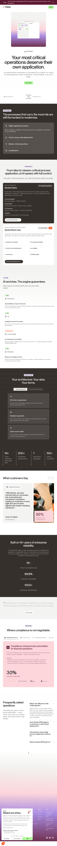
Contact (40, 816)
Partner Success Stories (34, 823)
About (39, 819)
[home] (7, 7)
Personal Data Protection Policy (49, 824)
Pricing (39, 814)
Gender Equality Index (50, 829)
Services (40, 811)
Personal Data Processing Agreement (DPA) (49, 814)
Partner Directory (32, 819)
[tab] (28, 128)
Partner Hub (32, 811)
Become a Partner (32, 815)
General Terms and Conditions (49, 819)
